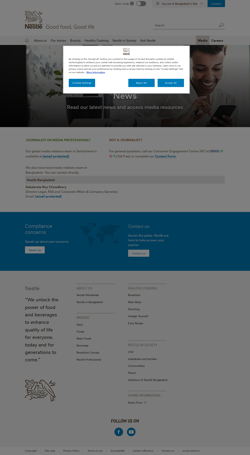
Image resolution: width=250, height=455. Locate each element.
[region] (126, 70)
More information (95, 72)
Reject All (141, 82)
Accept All (171, 82)
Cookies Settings (82, 82)
